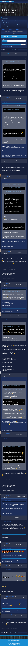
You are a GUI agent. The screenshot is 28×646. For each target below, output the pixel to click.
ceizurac (8, 251)
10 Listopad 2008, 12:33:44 (6, 438)
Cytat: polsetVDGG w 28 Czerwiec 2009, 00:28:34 (13, 572)
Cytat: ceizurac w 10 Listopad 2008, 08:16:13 (12, 291)
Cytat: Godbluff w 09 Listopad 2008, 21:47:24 (12, 64)
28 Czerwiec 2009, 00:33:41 (6, 569)
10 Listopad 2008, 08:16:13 (6, 256)
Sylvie (18, 24)
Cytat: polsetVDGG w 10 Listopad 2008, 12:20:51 (13, 322)
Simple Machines (17, 643)
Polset (7, 97)
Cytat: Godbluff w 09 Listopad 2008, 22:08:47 (12, 105)
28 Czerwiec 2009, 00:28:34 (6, 548)
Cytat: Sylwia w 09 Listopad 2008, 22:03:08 (11, 61)
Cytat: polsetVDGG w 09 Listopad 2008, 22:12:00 (13, 184)
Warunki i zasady (13, 640)
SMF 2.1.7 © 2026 (11, 643)
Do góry (3, 632)
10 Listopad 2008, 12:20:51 (6, 288)
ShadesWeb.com (17, 644)
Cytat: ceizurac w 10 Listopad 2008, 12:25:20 (12, 446)
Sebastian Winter (10, 596)
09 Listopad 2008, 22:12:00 (6, 102)
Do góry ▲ (18, 640)
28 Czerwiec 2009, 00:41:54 (6, 619)
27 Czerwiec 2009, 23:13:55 (6, 521)
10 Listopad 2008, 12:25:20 (6, 319)
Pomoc (9, 640)
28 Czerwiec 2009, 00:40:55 (6, 601)
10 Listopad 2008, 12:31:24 (6, 378)
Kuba (7, 516)
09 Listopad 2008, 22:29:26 (6, 164)
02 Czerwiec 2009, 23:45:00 (6, 500)
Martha (7, 495)
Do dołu (3, 49)
